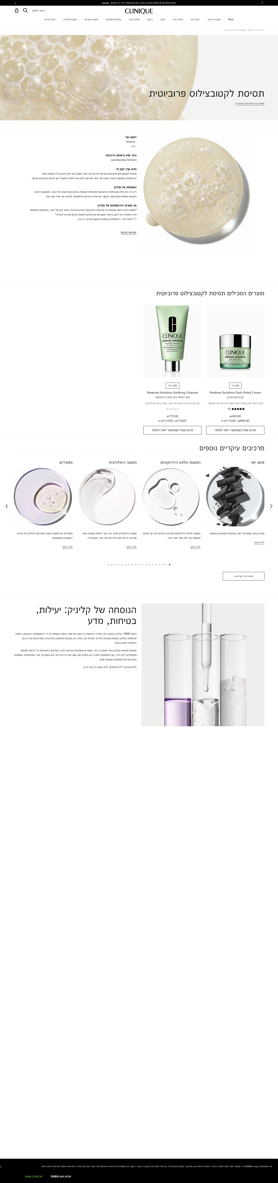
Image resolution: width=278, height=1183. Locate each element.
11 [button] (135, 565)
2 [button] (166, 565)
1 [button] (169, 565)
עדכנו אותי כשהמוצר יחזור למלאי (235, 430)
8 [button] (146, 565)
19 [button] (108, 565)
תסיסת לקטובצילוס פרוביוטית (239, 29)
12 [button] (132, 565)
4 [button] (159, 565)
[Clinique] (139, 11)
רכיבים (260, 29)
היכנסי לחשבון (38, 10)
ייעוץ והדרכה (50, 19)
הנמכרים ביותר (214, 19)
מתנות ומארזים (91, 19)
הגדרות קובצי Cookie (61, 1176)
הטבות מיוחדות (70, 19)
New (231, 19)
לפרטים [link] (105, 2)
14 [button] (125, 565)
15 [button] (122, 565)
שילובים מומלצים (113, 19)
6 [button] (152, 565)
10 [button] (139, 565)
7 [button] (149, 565)
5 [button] (156, 565)
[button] (16, 10)
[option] (235, 505)
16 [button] (118, 565)
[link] (235, 340)
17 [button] (115, 565)
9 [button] (142, 565)
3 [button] (163, 565)
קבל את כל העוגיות (33, 1176)
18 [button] (112, 565)
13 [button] (129, 565)
